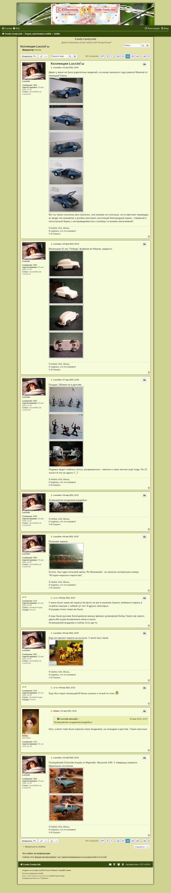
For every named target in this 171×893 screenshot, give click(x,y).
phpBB (41, 870)
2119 (35, 601)
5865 (35, 85)
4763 (35, 742)
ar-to (24, 597)
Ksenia (38, 50)
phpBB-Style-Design (57, 876)
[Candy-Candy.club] (85, 14)
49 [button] (144, 56)
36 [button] (118, 56)
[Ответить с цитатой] (144, 64)
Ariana (25, 736)
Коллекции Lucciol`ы (34, 46)
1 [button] (111, 56)
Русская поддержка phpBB (32, 873)
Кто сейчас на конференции (36, 853)
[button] (102, 56)
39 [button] (132, 56)
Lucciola (26, 81)
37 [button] (123, 56)
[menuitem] (16, 28)
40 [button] (137, 56)
